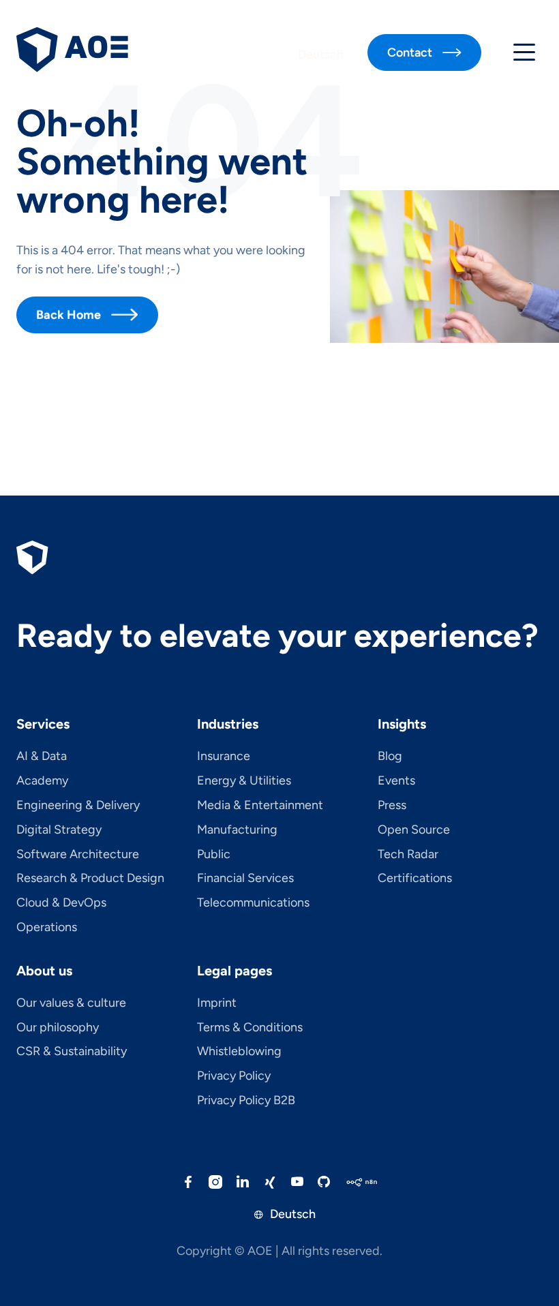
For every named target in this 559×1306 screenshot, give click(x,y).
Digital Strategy (59, 830)
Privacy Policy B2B (246, 1101)
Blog (390, 756)
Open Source (414, 830)
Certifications (415, 878)
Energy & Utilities (244, 781)
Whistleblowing (239, 1052)
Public (213, 855)
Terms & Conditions (250, 1028)
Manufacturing (237, 830)
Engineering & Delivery (78, 806)
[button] (524, 52)
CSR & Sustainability (71, 1052)
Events (396, 781)
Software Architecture (77, 855)
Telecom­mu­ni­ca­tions (253, 903)
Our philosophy (57, 1028)
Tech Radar (408, 855)
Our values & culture (71, 1003)
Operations (46, 928)
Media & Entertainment (260, 806)
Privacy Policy (234, 1076)
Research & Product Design (90, 878)
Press (392, 806)
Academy (42, 781)
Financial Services (245, 878)
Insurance (223, 756)
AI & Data (41, 756)
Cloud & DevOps (61, 903)
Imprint (217, 1003)
